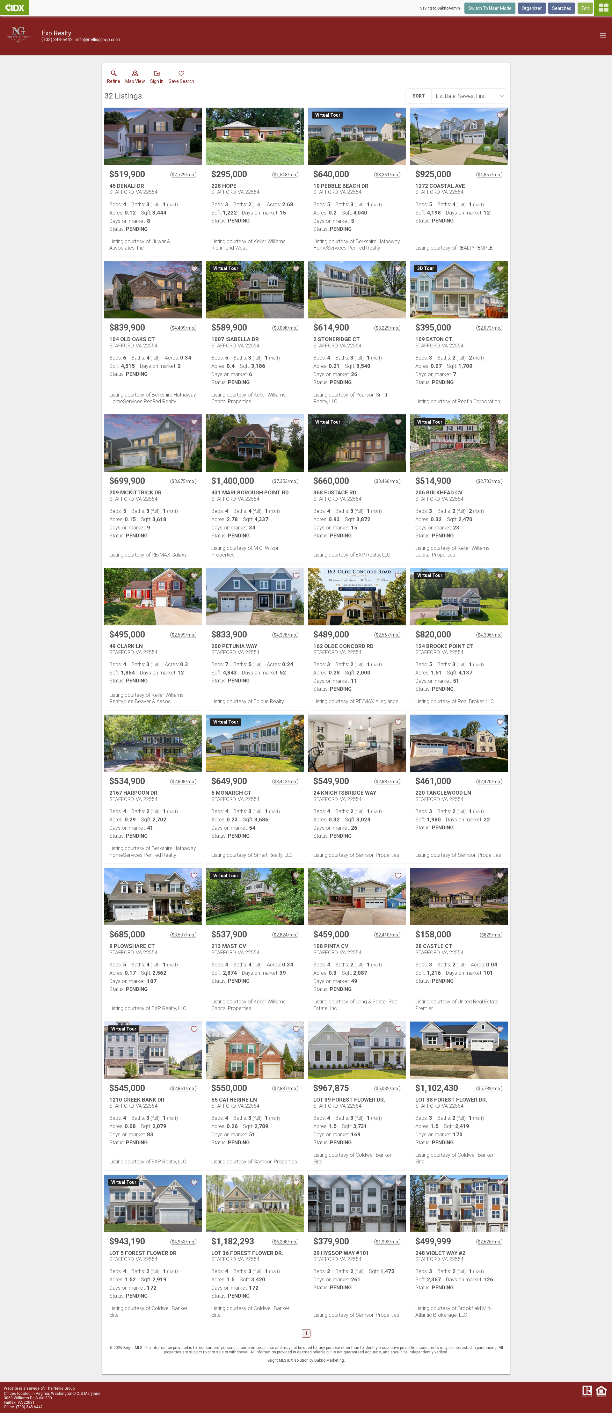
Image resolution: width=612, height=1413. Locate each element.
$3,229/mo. (387, 328)
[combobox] (467, 96)
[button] (135, 78)
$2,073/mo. (489, 328)
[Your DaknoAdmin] (14, 7)
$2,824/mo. (285, 934)
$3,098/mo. (285, 328)
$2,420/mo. (489, 781)
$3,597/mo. (183, 934)
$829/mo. (491, 934)
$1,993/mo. (387, 1241)
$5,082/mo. (387, 1088)
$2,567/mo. (387, 634)
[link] (113, 78)
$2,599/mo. (183, 634)
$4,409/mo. (183, 328)
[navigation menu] (603, 8)
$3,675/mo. (183, 481)
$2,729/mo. (183, 174)
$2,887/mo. (387, 781)
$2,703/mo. (489, 481)
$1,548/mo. (285, 174)
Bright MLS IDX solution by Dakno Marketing (305, 1360)
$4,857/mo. (489, 174)
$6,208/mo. (285, 1241)
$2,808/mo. (183, 781)
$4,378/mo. (285, 634)
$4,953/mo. (183, 1241)
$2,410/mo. (387, 934)
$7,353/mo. (285, 481)
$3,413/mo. (285, 781)
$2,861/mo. (183, 1088)
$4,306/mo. (489, 634)
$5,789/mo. (489, 1088)
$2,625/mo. (489, 1241)
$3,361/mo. (387, 174)
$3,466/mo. (387, 481)
